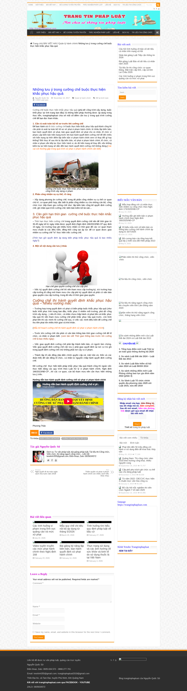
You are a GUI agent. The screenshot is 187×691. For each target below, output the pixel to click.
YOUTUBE (85, 682)
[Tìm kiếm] (158, 5)
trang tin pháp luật (141, 427)
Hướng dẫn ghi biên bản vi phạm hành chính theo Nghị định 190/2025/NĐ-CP (136, 218)
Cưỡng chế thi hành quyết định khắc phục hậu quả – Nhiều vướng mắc (72, 302)
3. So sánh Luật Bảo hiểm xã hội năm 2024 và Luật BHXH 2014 (135, 364)
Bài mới (123, 443)
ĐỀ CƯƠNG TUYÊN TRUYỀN (70, 5)
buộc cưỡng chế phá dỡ (49, 438)
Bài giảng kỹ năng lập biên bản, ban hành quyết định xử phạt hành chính (72, 550)
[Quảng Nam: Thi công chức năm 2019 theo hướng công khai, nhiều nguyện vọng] (120, 458)
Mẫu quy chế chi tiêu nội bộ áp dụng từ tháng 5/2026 (71, 528)
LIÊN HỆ (108, 5)
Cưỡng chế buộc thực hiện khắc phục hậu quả (55, 110)
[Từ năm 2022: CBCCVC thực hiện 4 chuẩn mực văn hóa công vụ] (120, 479)
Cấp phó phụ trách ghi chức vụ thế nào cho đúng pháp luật (137, 470)
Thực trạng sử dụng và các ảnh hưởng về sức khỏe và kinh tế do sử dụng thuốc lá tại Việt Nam (99, 551)
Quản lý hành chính (68, 43)
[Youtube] (159, 8)
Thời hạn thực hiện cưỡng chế (50, 221)
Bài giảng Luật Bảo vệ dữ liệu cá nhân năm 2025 (137, 62)
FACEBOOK (71, 682)
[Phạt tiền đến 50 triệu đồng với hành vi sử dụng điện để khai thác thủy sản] (120, 447)
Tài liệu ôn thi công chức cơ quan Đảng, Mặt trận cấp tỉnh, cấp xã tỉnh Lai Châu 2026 (136, 69)
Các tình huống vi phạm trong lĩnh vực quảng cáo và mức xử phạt (44, 530)
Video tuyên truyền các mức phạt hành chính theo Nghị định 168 (44, 550)
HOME (30, 5)
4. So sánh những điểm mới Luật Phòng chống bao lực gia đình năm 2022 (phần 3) (136, 373)
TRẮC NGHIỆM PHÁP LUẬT (93, 5)
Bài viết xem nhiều (128, 438)
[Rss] (154, 8)
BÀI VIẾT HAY (50, 43)
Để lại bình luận (102, 98)
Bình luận (134, 443)
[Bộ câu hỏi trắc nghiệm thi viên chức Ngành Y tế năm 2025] (120, 488)
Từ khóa (144, 438)
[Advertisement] (72, 67)
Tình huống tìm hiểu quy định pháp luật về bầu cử (99, 528)
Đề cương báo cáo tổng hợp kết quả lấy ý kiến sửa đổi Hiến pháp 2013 (137, 239)
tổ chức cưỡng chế (57, 126)
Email (36, 615)
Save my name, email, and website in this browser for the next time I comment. (73, 632)
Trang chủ (37, 43)
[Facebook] (156, 8)
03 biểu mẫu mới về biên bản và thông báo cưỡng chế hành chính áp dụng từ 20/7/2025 (136, 229)
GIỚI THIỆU (39, 5)
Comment (38, 583)
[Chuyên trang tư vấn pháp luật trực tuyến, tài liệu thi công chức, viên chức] (93, 18)
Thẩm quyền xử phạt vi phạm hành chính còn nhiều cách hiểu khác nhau (96, 473)
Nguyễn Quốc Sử (42, 98)
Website (36, 623)
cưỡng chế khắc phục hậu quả (75, 438)
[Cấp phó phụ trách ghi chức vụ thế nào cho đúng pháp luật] (120, 470)
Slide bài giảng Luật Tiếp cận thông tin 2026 (137, 56)
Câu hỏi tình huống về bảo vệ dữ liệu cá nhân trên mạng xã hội (136, 50)
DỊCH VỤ (117, 5)
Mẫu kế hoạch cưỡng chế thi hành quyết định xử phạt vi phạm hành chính (68, 328)
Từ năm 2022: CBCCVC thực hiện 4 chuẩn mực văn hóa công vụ (136, 479)
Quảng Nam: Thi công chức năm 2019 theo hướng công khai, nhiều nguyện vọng (136, 460)
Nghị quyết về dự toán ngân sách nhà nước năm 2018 (46, 472)
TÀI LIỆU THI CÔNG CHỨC (132, 5)
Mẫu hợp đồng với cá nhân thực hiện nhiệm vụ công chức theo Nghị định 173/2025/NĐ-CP (136, 206)
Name (36, 606)
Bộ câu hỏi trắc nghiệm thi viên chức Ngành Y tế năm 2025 (135, 488)
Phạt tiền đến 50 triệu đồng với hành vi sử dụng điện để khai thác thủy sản (137, 449)
